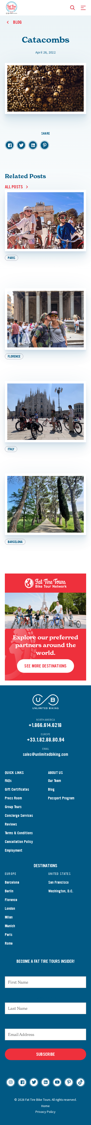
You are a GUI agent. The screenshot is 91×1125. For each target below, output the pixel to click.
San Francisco (58, 882)
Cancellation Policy (19, 841)
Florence (11, 899)
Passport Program (61, 798)
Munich (10, 925)
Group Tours (13, 806)
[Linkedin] (45, 1082)
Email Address (45, 1023)
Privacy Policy (45, 1112)
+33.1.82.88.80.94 (45, 739)
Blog (51, 789)
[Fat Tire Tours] (11, 7)
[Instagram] (10, 1082)
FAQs (8, 780)
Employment (13, 850)
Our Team (54, 780)
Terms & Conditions (19, 832)
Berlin (9, 891)
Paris (8, 934)
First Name (45, 971)
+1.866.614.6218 (45, 725)
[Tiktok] (80, 1082)
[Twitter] (34, 1082)
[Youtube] (57, 1082)
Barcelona (12, 882)
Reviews (11, 824)
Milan (9, 917)
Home (45, 1106)
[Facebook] (22, 1082)
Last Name (45, 997)
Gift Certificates (17, 789)
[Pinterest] (69, 1082)
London (10, 908)
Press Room (13, 798)
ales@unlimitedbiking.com (46, 754)
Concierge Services (19, 815)
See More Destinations (45, 666)
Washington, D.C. (60, 891)
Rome (9, 943)
